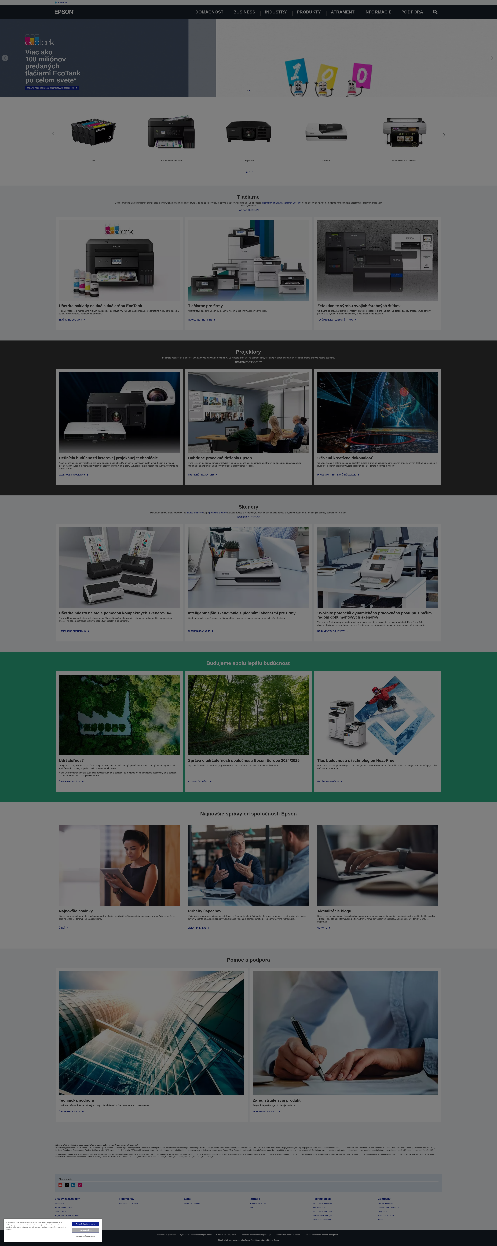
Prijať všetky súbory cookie (85, 1224)
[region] (53, 1230)
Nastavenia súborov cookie (85, 1236)
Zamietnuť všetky (86, 1230)
